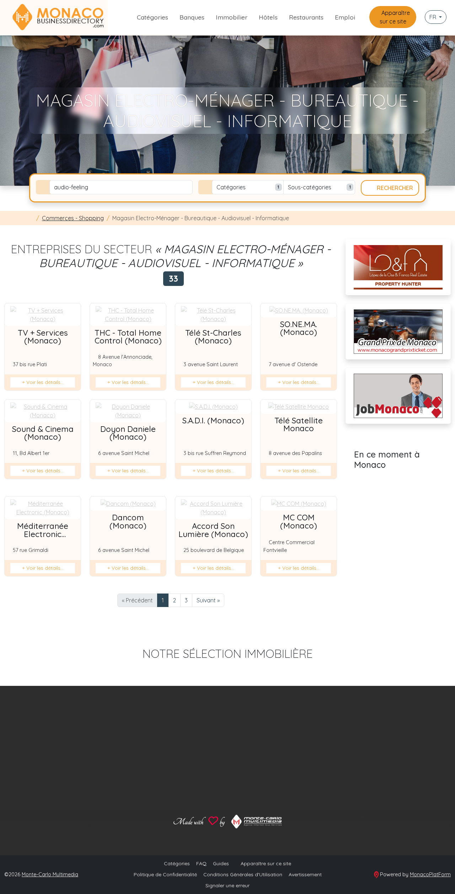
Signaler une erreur (227, 885)
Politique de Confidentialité (165, 874)
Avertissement (305, 874)
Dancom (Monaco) (127, 521)
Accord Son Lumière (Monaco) (213, 530)
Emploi (345, 17)
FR (433, 17)
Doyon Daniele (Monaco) (128, 433)
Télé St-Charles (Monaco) (213, 337)
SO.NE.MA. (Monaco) (298, 328)
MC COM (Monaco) (298, 521)
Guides (221, 863)
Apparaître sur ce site (395, 17)
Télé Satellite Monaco (298, 424)
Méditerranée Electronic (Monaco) (42, 534)
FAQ (201, 863)
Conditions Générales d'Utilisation (242, 874)
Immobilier (231, 17)
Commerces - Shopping (73, 218)
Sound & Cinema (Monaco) (43, 433)
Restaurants (306, 17)
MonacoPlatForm (430, 874)
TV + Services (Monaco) (43, 337)
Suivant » (208, 600)
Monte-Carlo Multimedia (50, 874)
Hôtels (268, 17)
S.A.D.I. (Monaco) (213, 421)
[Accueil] (31, 218)
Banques (192, 17)
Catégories (152, 17)
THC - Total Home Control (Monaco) (128, 337)
